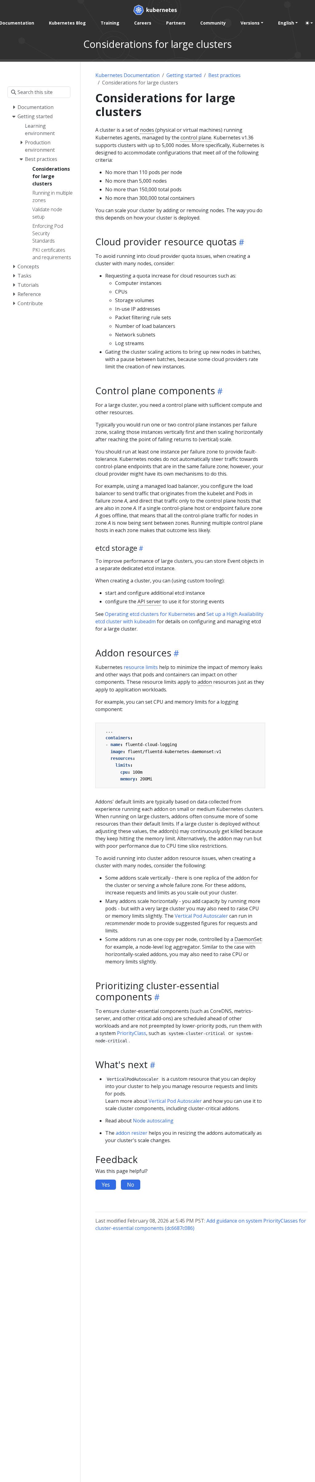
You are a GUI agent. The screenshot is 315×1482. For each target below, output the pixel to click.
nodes (147, 129)
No (130, 1184)
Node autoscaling (153, 1120)
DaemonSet (247, 939)
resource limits (141, 667)
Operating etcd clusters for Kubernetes (150, 614)
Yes (106, 1184)
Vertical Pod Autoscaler (201, 915)
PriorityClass (131, 1033)
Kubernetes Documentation (127, 75)
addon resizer (131, 1133)
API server (149, 601)
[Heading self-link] (240, 242)
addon (204, 682)
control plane (196, 137)
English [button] (286, 23)
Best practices (224, 75)
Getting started (183, 75)
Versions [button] (250, 23)
